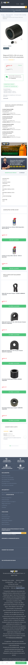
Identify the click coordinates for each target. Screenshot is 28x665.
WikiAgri (4, 507)
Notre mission (5, 522)
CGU (16, 582)
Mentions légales (20, 580)
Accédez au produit (14, 306)
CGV (20, 582)
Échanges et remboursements (9, 483)
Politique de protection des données (13, 586)
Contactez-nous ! (6, 516)
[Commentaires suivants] (24, 436)
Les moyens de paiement (8, 479)
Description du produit (9, 84)
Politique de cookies (13, 584)
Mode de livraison (6, 475)
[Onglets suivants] (26, 173)
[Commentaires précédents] (3, 436)
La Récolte (4, 505)
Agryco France (19, 588)
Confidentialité (9, 582)
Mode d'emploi (5, 499)
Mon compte (5, 514)
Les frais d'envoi (6, 481)
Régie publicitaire (6, 503)
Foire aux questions (6, 497)
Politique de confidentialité (15, 637)
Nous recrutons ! (6, 524)
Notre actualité (5, 518)
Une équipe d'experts (7, 520)
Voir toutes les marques (7, 485)
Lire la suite (5, 98)
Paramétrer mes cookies (8, 580)
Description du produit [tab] (11, 172)
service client (18, 9)
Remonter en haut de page (14, 453)
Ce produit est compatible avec (10, 86)
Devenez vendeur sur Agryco (9, 501)
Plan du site (6, 588)
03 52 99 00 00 (5, 9)
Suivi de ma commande (7, 477)
